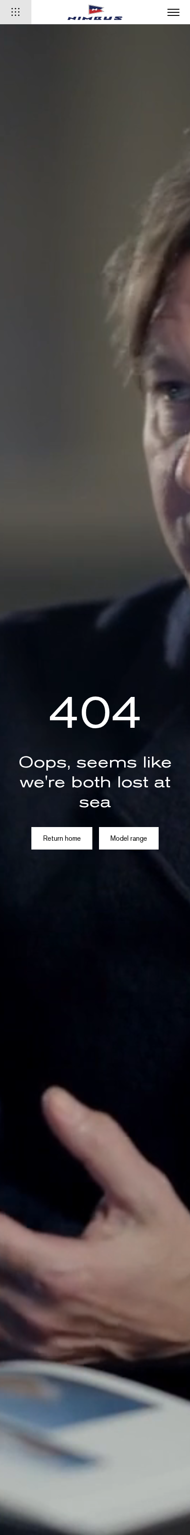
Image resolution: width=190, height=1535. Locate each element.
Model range (128, 838)
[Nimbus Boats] (95, 12)
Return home (62, 838)
